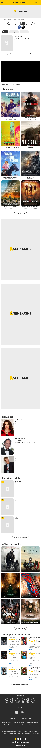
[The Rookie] (10, 104)
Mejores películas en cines (20, 684)
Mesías (30, 147)
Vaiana (11, 667)
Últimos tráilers (20, 628)
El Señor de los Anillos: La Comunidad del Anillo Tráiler (30, 622)
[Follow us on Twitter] (17, 700)
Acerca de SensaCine (8, 731)
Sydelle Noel (19, 517)
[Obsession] (4, 655)
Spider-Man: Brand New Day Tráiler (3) (30, 596)
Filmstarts (17, 722)
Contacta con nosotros (21, 731)
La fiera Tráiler (30, 570)
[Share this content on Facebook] (19, 27)
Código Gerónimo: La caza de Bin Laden (30, 206)
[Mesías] (30, 133)
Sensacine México (27, 725)
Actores (14, 19)
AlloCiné (4, 722)
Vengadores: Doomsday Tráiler (10, 596)
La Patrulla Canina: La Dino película (34, 668)
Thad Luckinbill (20, 457)
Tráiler (10, 649)
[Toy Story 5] (24, 655)
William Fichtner (20, 438)
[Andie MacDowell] (7, 427)
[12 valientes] (30, 163)
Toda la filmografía (20, 214)
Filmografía (7, 89)
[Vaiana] (4, 671)
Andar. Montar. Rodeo (10, 177)
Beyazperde (31, 722)
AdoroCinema (8, 725)
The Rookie (10, 117)
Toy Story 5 (32, 652)
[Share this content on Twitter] (23, 27)
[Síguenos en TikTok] (28, 700)
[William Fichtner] (7, 446)
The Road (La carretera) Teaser (10, 570)
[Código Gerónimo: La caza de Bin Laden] (30, 193)
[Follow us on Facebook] (12, 700)
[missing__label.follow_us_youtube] (7, 700)
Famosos (9, 19)
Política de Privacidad (7, 733)
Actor (21, 36)
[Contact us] (33, 700)
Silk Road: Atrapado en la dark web (10, 147)
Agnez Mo (18, 499)
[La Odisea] (4, 641)
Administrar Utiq (18, 733)
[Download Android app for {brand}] (23, 712)
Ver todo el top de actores (20, 537)
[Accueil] (19, 2)
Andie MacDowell (20, 420)
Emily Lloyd (18, 481)
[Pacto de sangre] (30, 104)
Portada (4, 19)
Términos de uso (33, 731)
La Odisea (12, 637)
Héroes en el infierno (10, 206)
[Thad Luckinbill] (7, 464)
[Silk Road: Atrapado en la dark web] (10, 133)
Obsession (12, 652)
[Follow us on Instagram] (23, 700)
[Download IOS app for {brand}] (17, 712)
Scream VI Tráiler (10, 622)
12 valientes (30, 177)
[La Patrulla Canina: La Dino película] (24, 671)
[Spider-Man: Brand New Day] (24, 641)
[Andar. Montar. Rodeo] (10, 163)
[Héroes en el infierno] (10, 193)
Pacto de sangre (30, 117)
